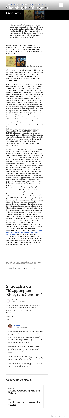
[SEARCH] (61, 5)
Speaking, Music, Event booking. (29, 7)
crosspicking (39, 261)
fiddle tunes (27, 4)
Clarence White (22, 261)
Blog (12, 7)
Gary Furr (8, 259)
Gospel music (37, 4)
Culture (22, 4)
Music (17, 7)
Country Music (15, 4)
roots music (25, 263)
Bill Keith (9, 261)
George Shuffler (21, 262)
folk (8, 262)
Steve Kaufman (32, 263)
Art (7, 4)
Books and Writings (44, 7)
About (7, 7)
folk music (13, 262)
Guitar (27, 262)
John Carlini (33, 262)
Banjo (9, 4)
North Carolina (17, 263)
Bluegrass (15, 261)
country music (31, 261)
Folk (32, 4)
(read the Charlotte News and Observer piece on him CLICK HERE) (24, 232)
